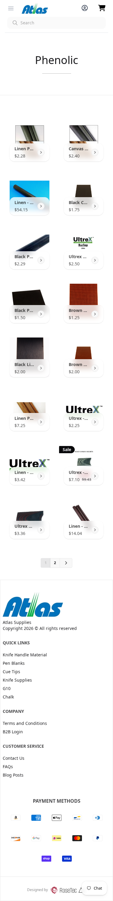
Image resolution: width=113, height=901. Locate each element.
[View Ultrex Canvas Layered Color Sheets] (41, 529)
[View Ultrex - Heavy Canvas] (95, 476)
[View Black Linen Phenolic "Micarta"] (41, 368)
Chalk (8, 697)
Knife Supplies (17, 680)
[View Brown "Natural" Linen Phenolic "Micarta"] (95, 368)
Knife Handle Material (25, 655)
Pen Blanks (14, 663)
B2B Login (13, 732)
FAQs (8, 766)
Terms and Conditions (25, 723)
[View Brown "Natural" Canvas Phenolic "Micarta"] (95, 314)
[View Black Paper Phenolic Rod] (41, 260)
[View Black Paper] (41, 314)
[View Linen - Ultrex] (41, 476)
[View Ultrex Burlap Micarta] (95, 260)
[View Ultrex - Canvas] (95, 422)
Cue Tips (11, 671)
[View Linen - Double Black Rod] (41, 206)
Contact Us (13, 758)
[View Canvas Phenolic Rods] (95, 152)
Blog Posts (13, 775)
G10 (7, 688)
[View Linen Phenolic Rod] (41, 152)
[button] (56, 23)
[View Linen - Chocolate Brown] (95, 529)
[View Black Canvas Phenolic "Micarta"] (95, 206)
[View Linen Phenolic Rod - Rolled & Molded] (41, 422)
